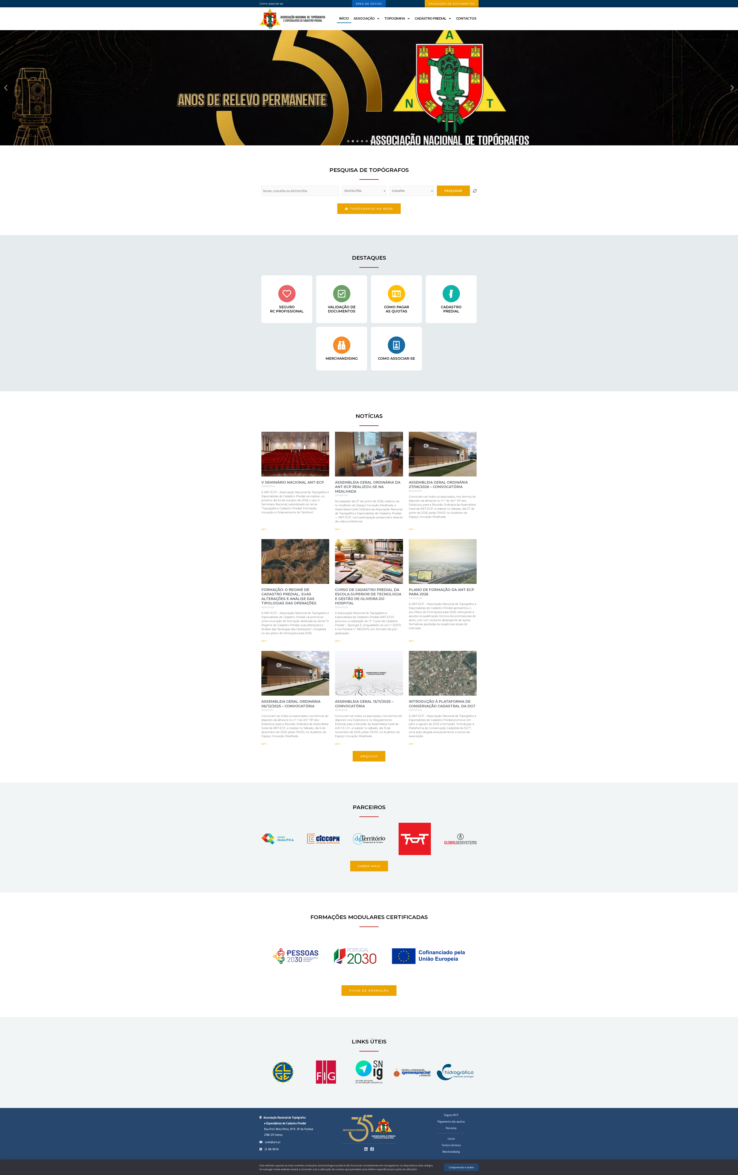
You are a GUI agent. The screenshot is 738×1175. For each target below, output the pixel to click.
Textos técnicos (451, 1145)
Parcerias (451, 1128)
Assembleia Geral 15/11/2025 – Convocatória (364, 703)
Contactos (466, 18)
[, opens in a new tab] (283, 1072)
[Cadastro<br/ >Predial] (451, 293)
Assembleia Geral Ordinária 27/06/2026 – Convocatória (438, 484)
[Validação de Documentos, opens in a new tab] (341, 293)
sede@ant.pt (272, 1142)
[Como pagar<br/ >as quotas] (396, 293)
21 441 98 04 (271, 1149)
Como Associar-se (396, 358)
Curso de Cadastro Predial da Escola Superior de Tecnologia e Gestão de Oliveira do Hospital (368, 596)
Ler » (264, 529)
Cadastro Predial (430, 18)
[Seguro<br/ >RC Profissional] (287, 293)
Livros (451, 1138)
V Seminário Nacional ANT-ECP (292, 482)
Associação (364, 18)
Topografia (394, 18)
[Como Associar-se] (396, 345)
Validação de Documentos (342, 309)
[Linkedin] (366, 1149)
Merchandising (342, 358)
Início (344, 18)
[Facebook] (372, 1149)
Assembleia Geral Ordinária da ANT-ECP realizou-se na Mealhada (367, 487)
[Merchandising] (341, 345)
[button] (6, 88)
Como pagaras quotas (396, 309)
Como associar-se (271, 3)
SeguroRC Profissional (287, 309)
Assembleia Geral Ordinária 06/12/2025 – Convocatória (290, 703)
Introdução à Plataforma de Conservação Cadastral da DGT (442, 703)
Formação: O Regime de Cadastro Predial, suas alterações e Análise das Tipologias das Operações (288, 596)
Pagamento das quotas (451, 1121)
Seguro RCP (451, 1115)
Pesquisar (453, 191)
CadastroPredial (451, 309)
